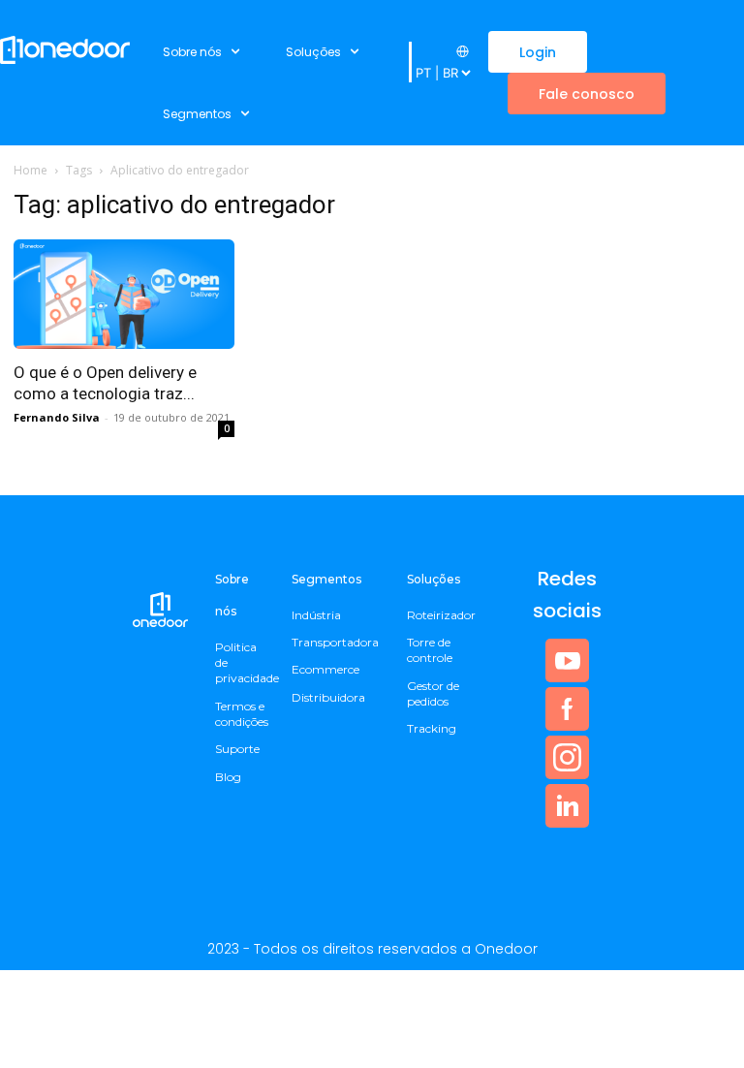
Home (30, 170)
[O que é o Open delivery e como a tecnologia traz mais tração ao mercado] (124, 294)
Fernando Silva (57, 417)
